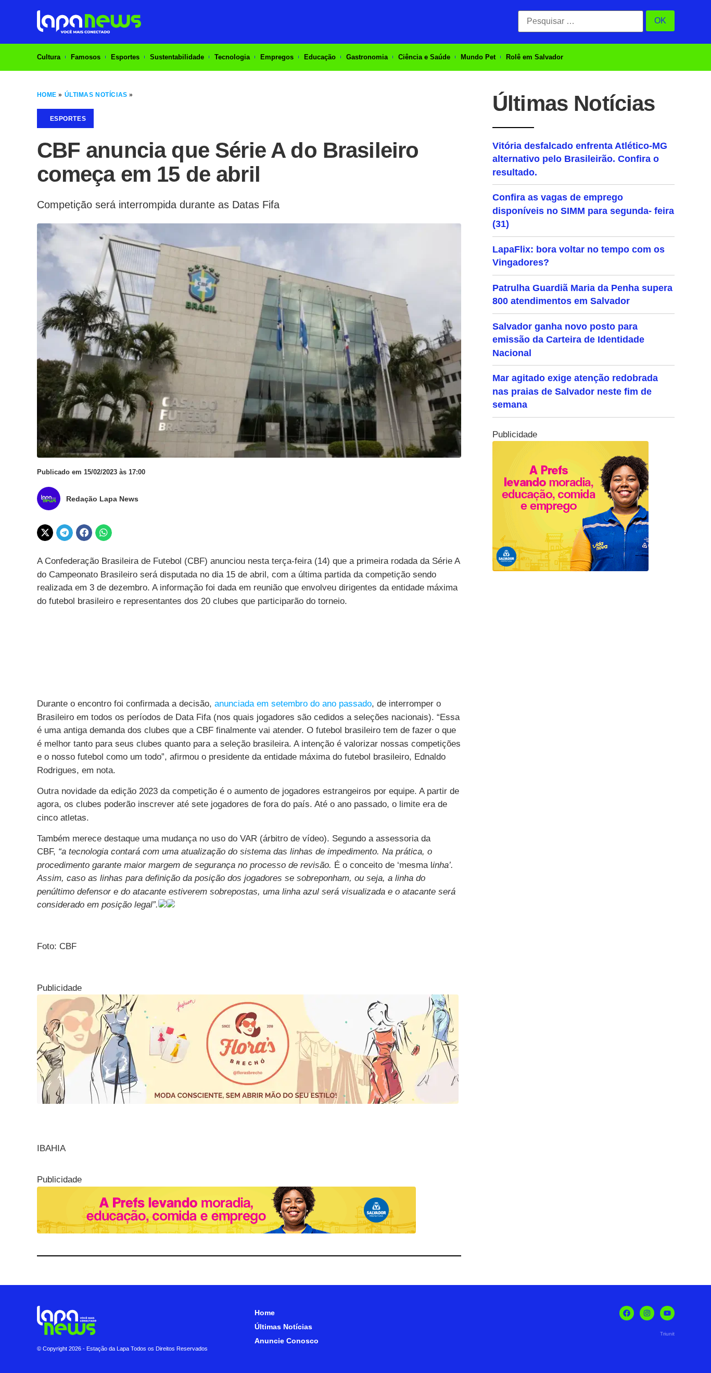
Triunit (667, 1334)
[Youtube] (667, 1313)
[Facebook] (626, 1313)
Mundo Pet (478, 57)
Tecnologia (232, 57)
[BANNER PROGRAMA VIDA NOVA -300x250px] (570, 568)
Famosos (85, 57)
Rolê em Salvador (534, 57)
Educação (320, 57)
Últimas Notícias (96, 95)
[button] (45, 532)
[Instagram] (647, 1313)
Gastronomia (367, 57)
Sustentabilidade (177, 57)
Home (47, 95)
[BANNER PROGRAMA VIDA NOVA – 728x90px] (226, 1231)
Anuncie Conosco (287, 1341)
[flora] (248, 1101)
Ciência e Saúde (424, 57)
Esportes (125, 57)
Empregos (277, 57)
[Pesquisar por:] (580, 21)
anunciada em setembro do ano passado (293, 704)
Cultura (48, 57)
